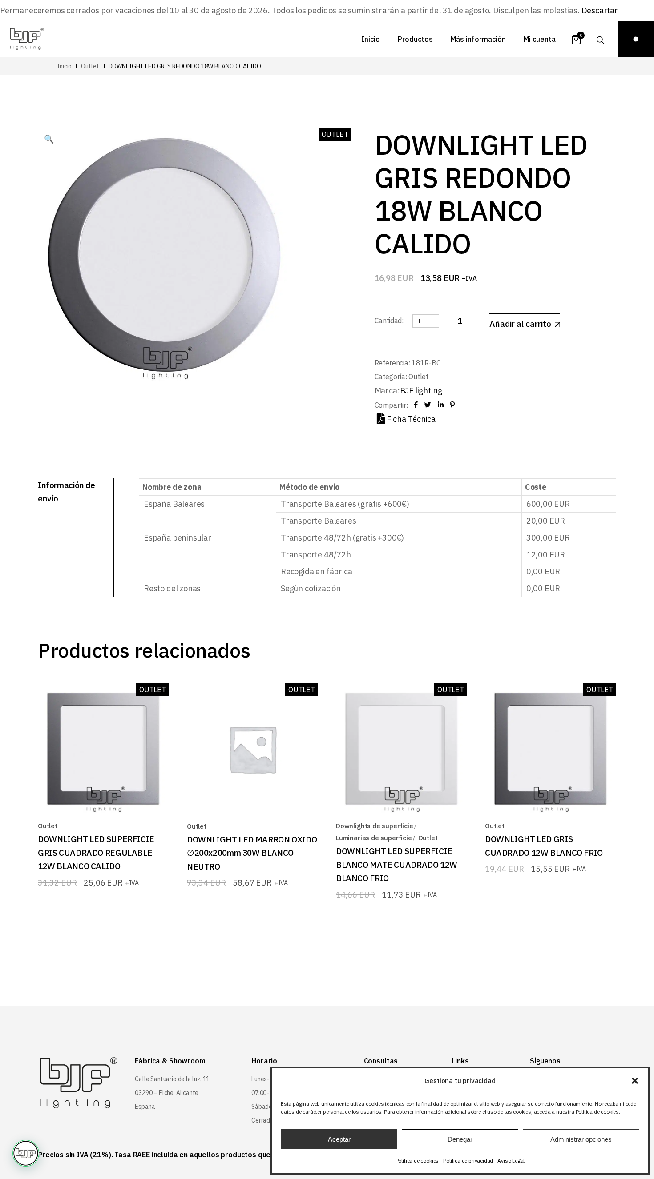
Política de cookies (417, 1160)
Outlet (418, 376)
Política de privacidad (468, 1160)
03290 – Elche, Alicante (166, 1093)
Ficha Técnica (411, 419)
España (145, 1107)
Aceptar (339, 1139)
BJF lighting (421, 390)
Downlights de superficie (374, 826)
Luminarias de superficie (374, 838)
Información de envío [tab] (66, 492)
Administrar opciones (581, 1139)
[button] (634, 1080)
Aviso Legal (511, 1160)
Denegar (460, 1139)
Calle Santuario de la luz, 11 (172, 1079)
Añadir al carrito (520, 323)
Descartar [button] (599, 10)
